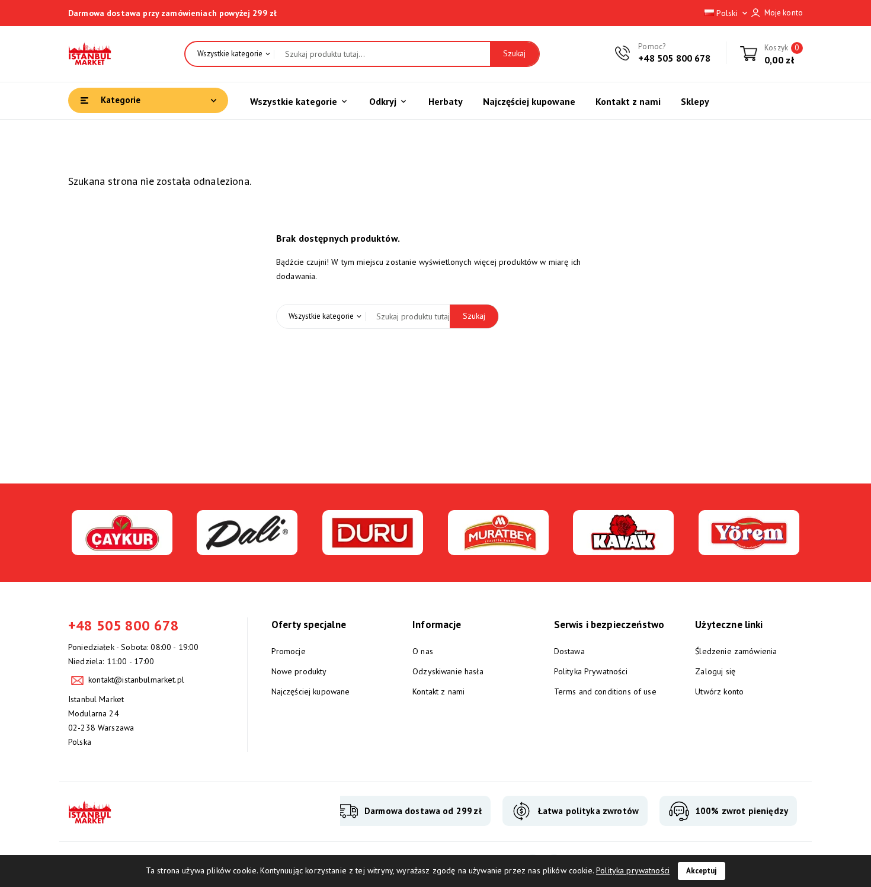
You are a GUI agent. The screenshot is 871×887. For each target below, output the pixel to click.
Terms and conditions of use (605, 691)
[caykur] (122, 548)
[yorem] (749, 548)
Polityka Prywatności (590, 671)
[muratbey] (498, 548)
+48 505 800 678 (674, 58)
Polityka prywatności (633, 870)
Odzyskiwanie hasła (447, 671)
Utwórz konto (719, 691)
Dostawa (569, 651)
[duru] (372, 548)
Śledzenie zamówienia (736, 651)
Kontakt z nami (438, 691)
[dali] (247, 548)
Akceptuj (701, 871)
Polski (732, 13)
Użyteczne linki (729, 624)
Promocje (288, 651)
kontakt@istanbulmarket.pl (136, 679)
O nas (422, 651)
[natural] (623, 548)
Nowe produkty (299, 671)
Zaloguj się (715, 671)
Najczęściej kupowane (310, 691)
